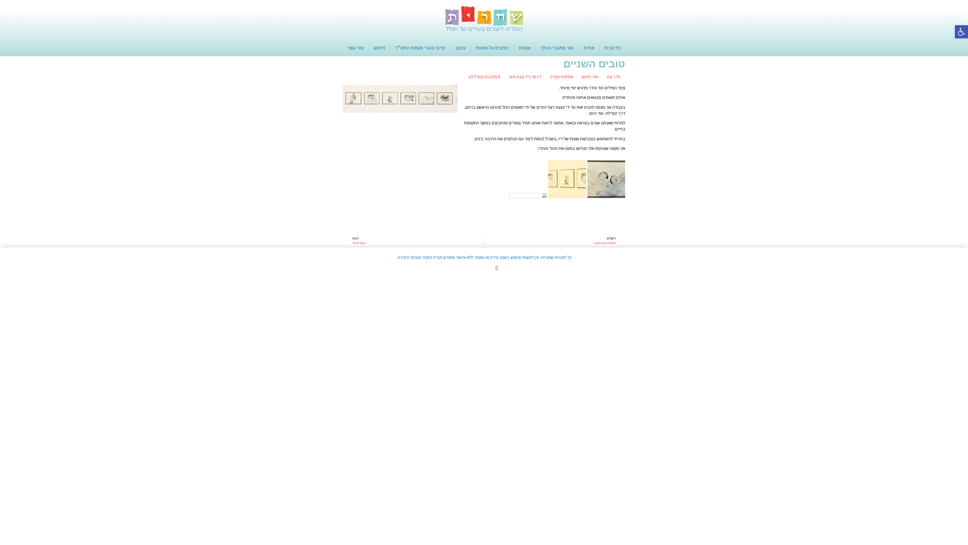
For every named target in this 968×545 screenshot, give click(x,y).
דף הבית (612, 47)
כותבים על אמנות (492, 47)
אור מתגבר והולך (557, 47)
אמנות (525, 47)
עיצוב (460, 47)
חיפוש (379, 47)
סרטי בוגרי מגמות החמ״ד (420, 47)
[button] (961, 31)
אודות (589, 47)
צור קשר (355, 47)
